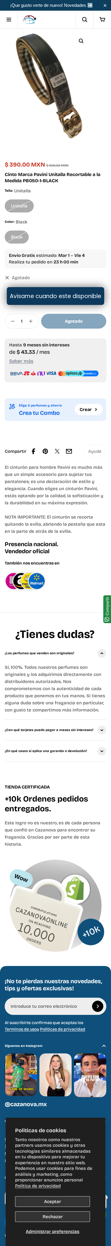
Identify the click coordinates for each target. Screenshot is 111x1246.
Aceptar (52, 1201)
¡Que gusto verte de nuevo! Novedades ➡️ (51, 5)
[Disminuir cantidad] (11, 321)
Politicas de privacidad (62, 1029)
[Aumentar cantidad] (32, 321)
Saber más (21, 361)
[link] (94, 451)
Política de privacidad (38, 1186)
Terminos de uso (21, 1029)
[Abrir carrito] (102, 19)
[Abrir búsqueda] (84, 19)
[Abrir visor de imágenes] (81, 40)
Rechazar (53, 1216)
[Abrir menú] (9, 19)
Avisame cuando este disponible (55, 296)
